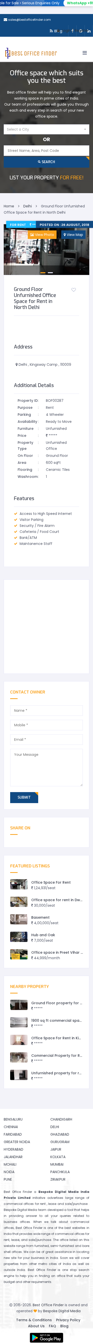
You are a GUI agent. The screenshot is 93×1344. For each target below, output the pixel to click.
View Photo (44, 234)
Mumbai (56, 1164)
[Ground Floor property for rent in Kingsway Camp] (19, 1005)
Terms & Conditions (34, 1319)
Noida (9, 1171)
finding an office (52, 1276)
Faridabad (13, 1134)
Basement (40, 917)
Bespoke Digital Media (62, 1310)
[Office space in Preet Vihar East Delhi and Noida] (19, 954)
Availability (27, 421)
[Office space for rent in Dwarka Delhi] (19, 902)
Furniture (25, 428)
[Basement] (19, 919)
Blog (64, 1325)
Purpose (25, 407)
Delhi (54, 1126)
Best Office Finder (48, 1304)
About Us (36, 1325)
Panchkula (60, 1171)
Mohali (10, 1164)
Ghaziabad (59, 1134)
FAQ (52, 1325)
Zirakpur (57, 1179)
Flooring (25, 469)
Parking (24, 414)
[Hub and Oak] (19, 937)
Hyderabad (13, 1149)
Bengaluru (13, 1119)
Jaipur (55, 1149)
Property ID (28, 400)
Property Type (25, 445)
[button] (46, 129)
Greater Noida (17, 1141)
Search (48, 162)
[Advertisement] (46, 627)
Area (22, 462)
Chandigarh (61, 1119)
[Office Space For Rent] (19, 884)
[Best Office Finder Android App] (46, 1338)
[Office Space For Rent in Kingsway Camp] (19, 1040)
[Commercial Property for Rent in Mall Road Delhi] (19, 1057)
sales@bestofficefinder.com (29, 20)
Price (22, 435)
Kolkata (57, 1156)
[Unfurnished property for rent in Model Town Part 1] (19, 1075)
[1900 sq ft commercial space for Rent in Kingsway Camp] (19, 1022)
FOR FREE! (47, 177)
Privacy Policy (68, 1319)
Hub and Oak (43, 934)
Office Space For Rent (51, 882)
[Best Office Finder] (31, 54)
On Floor (25, 455)
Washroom (28, 476)
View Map (74, 234)
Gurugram (59, 1141)
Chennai (11, 1126)
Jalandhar (13, 1156)
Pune (8, 1179)
